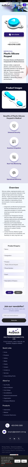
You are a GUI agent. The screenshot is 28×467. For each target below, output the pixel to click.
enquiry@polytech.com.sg (17, 432)
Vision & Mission (8, 387)
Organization (7, 398)
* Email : (6, 274)
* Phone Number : (9, 268)
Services (6, 373)
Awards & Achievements (10, 395)
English (14, 1)
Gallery (6, 358)
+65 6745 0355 (17, 425)
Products (6, 355)
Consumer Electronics (10, 415)
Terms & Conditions (16, 447)
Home (5, 352)
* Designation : (8, 255)
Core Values (7, 390)
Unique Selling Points (9, 376)
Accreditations (8, 393)
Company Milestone (9, 401)
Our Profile (7, 385)
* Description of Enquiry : (11, 281)
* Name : (6, 249)
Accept (17, 461)
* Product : (7, 262)
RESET (18, 292)
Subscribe (14, 320)
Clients (6, 364)
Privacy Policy (6, 447)
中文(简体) (19, 1)
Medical (6, 412)
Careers (6, 367)
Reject (24, 461)
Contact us (7, 370)
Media (5, 361)
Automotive (7, 409)
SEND (9, 292)
